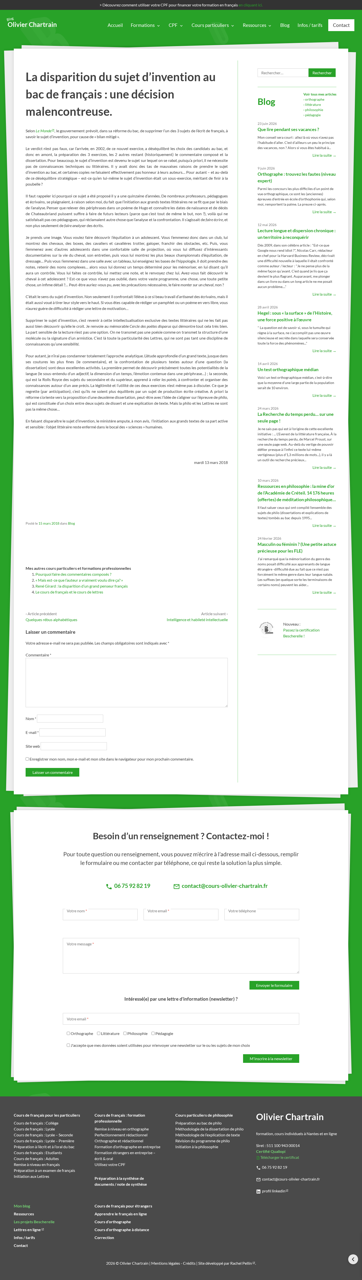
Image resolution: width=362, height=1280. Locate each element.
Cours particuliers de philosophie (204, 1115)
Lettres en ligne (27, 1229)
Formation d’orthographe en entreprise (127, 1146)
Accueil (115, 25)
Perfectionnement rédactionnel (121, 1134)
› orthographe (313, 99)
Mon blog (22, 1206)
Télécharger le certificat (279, 1157)
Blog (285, 25)
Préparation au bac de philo (198, 1123)
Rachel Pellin (241, 1263)
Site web (33, 746)
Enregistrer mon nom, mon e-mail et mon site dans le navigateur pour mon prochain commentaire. (112, 759)
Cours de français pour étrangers (123, 1206)
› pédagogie (312, 115)
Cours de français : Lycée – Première (44, 1140)
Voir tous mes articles (319, 94)
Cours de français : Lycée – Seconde (43, 1134)
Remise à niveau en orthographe (122, 1129)
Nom (31, 718)
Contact (341, 25)
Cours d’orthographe (113, 1221)
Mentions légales (165, 1263)
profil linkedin (273, 1190)
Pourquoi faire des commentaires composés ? (73, 574)
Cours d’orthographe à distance (122, 1229)
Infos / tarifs (309, 25)
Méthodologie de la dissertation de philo (209, 1129)
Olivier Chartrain (32, 23)
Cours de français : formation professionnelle (120, 1118)
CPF (173, 25)
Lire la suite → (324, 155)
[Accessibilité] (353, 1259)
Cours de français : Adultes (36, 1158)
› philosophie (313, 110)
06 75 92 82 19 (274, 1167)
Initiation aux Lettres (31, 1176)
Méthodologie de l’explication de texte (207, 1134)
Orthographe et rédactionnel (119, 1140)
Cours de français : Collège (36, 1123)
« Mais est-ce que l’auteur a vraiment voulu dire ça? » (79, 580)
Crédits (189, 1263)
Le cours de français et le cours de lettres (69, 592)
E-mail (32, 732)
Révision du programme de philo (202, 1140)
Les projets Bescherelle (34, 1221)
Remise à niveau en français (37, 1164)
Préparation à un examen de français (44, 1170)
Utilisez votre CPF (110, 1164)
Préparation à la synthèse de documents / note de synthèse (121, 1181)
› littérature (312, 104)
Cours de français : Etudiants (38, 1152)
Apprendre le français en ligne (121, 1213)
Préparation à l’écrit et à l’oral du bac (44, 1146)
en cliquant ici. (251, 4)
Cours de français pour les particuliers (47, 1115)
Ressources (254, 25)
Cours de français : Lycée (34, 1129)
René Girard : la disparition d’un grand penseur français (81, 586)
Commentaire (38, 654)
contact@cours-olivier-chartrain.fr (291, 1179)
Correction (104, 1237)
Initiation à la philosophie (196, 1146)
